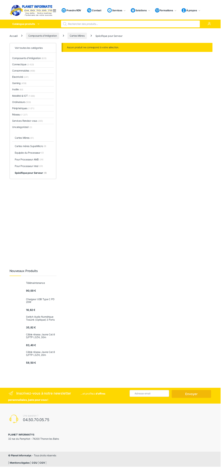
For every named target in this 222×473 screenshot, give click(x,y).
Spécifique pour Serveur (31, 172)
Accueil (14, 35)
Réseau (20, 114)
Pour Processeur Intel (29, 166)
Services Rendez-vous (27, 120)
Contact (96, 10)
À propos (191, 10)
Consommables (23, 70)
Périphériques (23, 108)
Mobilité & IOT (23, 95)
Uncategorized (22, 126)
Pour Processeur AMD (29, 159)
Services (117, 10)
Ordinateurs (21, 102)
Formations (166, 10)
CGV (42, 462)
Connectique (23, 64)
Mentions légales (20, 462)
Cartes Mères (77, 35)
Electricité (20, 76)
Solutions (141, 10)
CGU (34, 462)
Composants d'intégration (42, 35)
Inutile (17, 89)
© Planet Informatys (19, 455)
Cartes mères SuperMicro (30, 146)
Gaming (19, 83)
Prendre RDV (73, 10)
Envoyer (191, 394)
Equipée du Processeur (29, 152)
